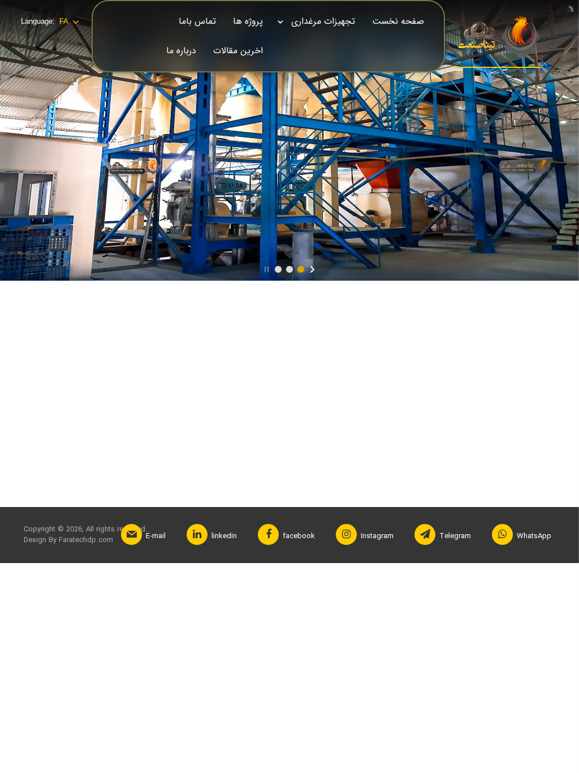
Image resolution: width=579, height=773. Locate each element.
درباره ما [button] (181, 51)
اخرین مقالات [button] (238, 51)
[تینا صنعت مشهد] (497, 37)
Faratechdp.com (85, 540)
